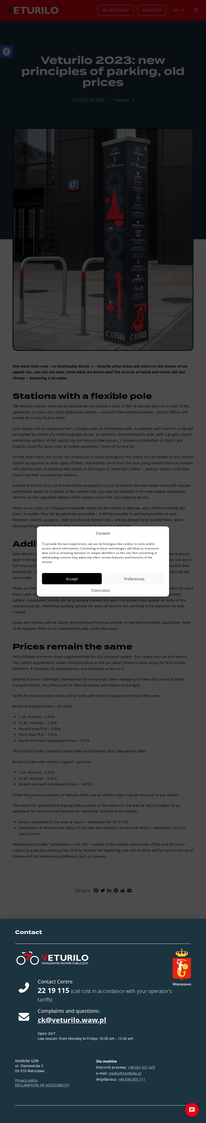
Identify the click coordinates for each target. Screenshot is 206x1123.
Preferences (134, 578)
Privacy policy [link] (100, 590)
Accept (72, 578)
